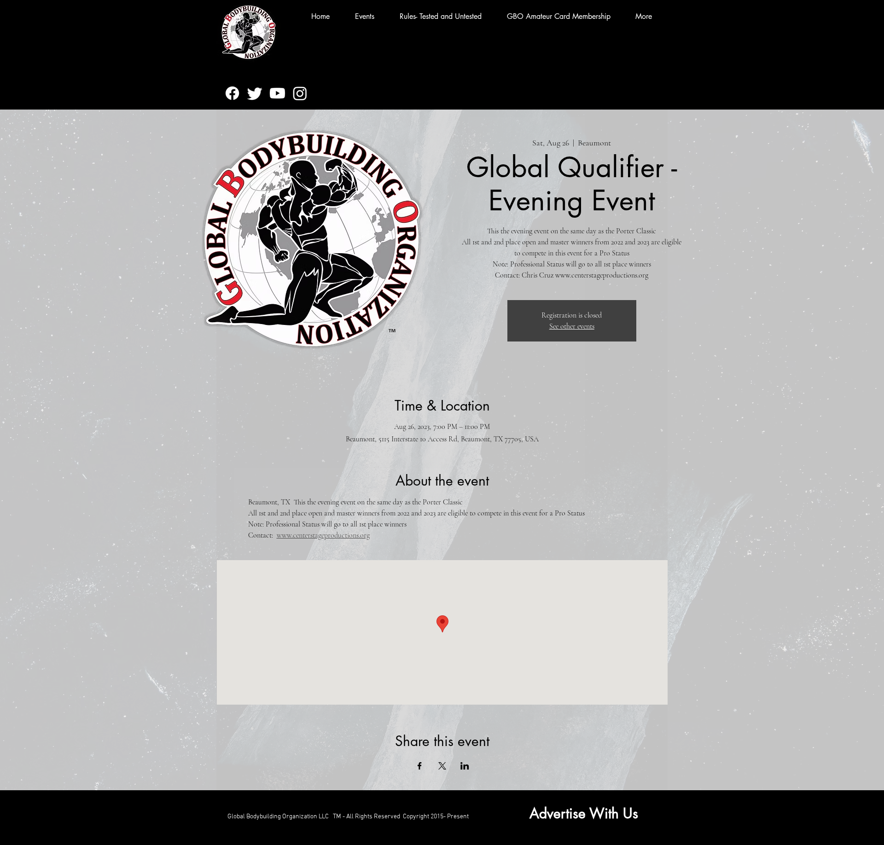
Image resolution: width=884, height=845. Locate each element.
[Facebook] (232, 93)
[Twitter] (255, 93)
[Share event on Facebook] (419, 766)
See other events (571, 326)
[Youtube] (277, 93)
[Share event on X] (442, 766)
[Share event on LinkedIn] (464, 766)
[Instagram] (300, 93)
